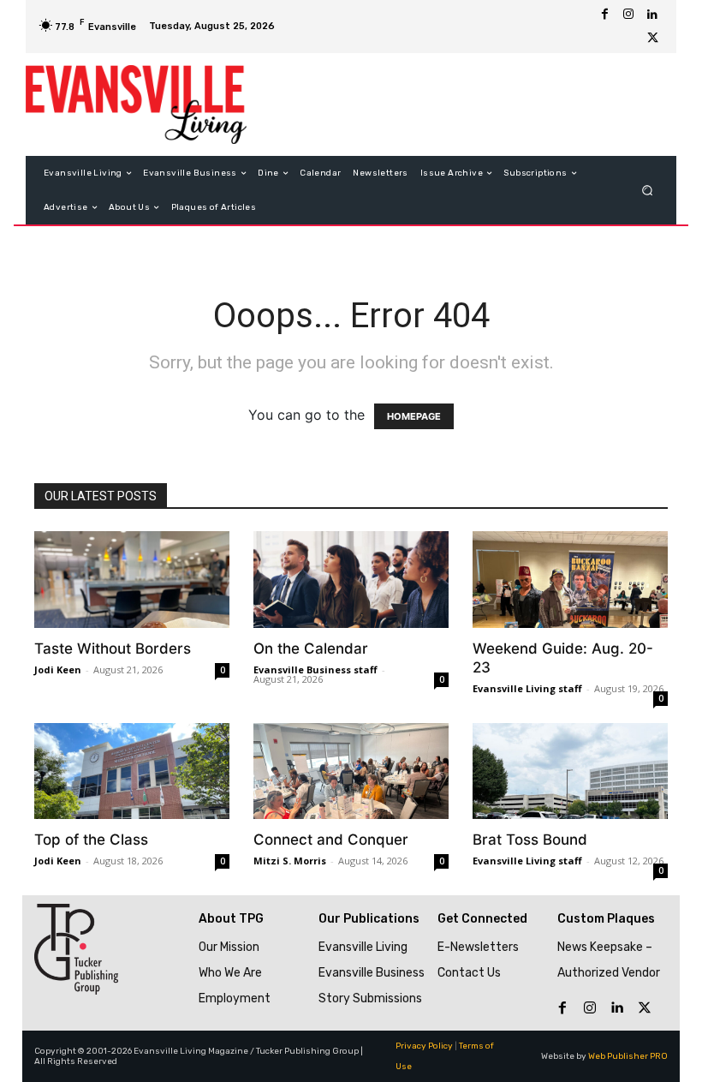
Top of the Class (91, 839)
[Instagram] (628, 15)
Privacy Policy (424, 1046)
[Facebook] (604, 15)
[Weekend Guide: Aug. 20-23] (570, 579)
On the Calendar (310, 648)
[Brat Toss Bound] (570, 771)
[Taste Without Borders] (131, 579)
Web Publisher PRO (628, 1056)
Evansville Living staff (527, 688)
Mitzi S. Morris (289, 860)
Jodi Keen (57, 669)
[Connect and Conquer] (351, 771)
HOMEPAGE (414, 416)
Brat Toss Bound (530, 839)
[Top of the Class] (131, 771)
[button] (647, 190)
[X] (652, 39)
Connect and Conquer (330, 839)
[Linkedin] (652, 15)
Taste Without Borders (112, 648)
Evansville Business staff (315, 669)
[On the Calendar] (351, 579)
